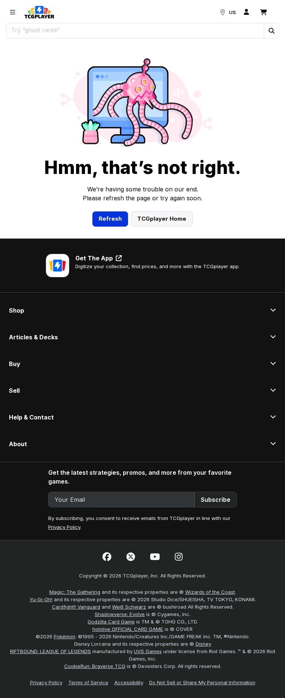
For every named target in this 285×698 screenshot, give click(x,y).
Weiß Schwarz (129, 607)
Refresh (110, 218)
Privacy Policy (64, 527)
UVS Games (148, 651)
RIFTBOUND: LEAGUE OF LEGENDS (50, 651)
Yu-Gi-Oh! (41, 599)
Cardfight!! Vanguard (76, 607)
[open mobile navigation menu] (13, 12)
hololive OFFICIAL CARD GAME (127, 629)
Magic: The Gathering (74, 592)
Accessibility (128, 682)
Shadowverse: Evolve (120, 614)
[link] (39, 12)
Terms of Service (88, 682)
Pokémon (64, 636)
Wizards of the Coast (210, 592)
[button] (271, 30)
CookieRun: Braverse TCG (94, 666)
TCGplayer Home (161, 218)
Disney (203, 644)
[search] (135, 30)
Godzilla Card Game (111, 622)
